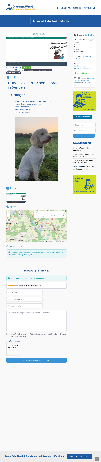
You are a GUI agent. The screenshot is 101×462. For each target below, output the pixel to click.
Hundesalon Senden (13, 73)
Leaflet (42, 241)
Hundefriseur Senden (44, 70)
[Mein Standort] (54, 216)
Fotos (12, 188)
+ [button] (9, 212)
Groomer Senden (30, 70)
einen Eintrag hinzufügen (22, 255)
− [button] (9, 215)
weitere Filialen (19, 246)
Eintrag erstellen (79, 456)
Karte (12, 207)
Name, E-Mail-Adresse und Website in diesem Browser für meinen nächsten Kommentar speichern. (38, 335)
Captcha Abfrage (14, 341)
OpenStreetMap (55, 241)
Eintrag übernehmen (82, 117)
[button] (10, 49)
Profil (13, 77)
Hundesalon (26, 67)
